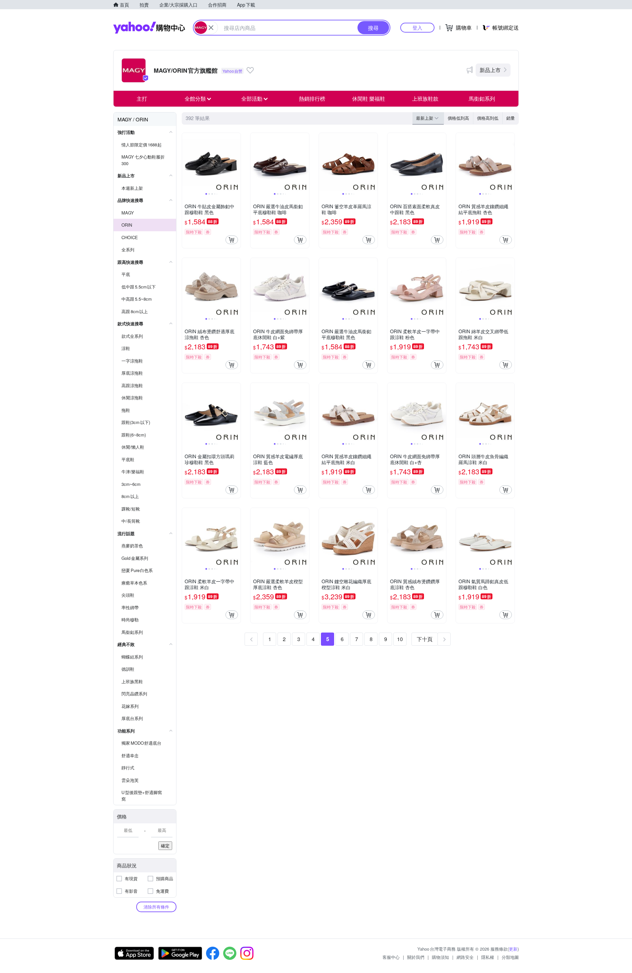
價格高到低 (487, 118)
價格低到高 (458, 118)
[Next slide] (236, 162)
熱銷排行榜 (312, 98)
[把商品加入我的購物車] (231, 240)
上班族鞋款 (425, 98)
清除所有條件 (156, 907)
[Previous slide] (186, 162)
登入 (417, 27)
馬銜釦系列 (482, 98)
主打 (142, 98)
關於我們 (415, 957)
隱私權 (487, 957)
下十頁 (425, 639)
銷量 (510, 118)
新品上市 (490, 70)
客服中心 (391, 957)
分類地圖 (510, 957)
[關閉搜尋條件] (211, 28)
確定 (165, 845)
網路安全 (465, 957)
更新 (513, 949)
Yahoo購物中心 (149, 28)
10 (400, 639)
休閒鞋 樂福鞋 (368, 98)
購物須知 (440, 957)
